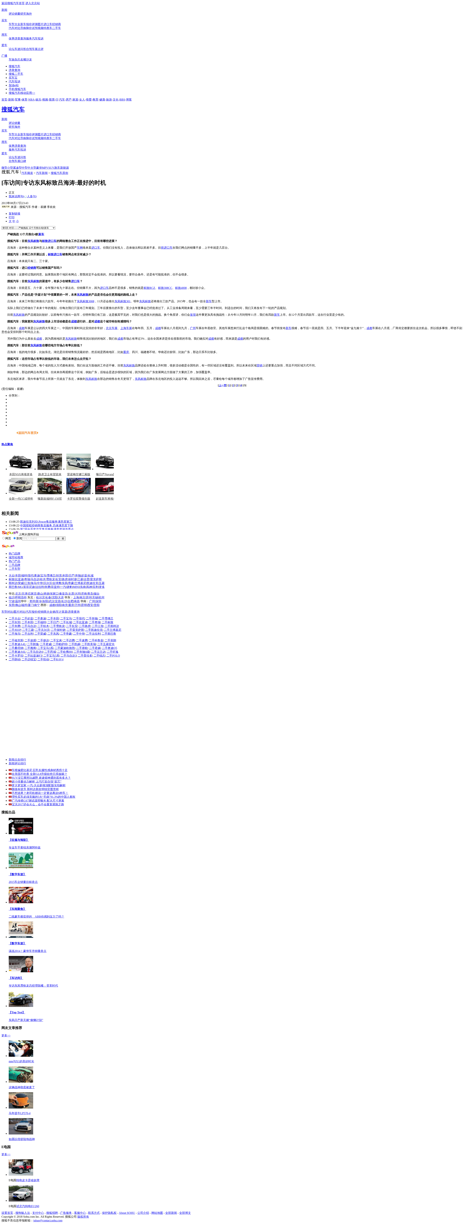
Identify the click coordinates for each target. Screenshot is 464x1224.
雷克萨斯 (96, 579)
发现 (193, 314)
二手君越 (95, 648)
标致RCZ (149, 287)
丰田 (18, 575)
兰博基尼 (80, 583)
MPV (45, 167)
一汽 (63, 586)
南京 (82, 597)
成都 (74, 321)
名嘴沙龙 (26, 59)
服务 (29, 38)
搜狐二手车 (16, 73)
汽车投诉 (38, 38)
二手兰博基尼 (112, 629)
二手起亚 (27, 618)
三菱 (80, 579)
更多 (102, 586)
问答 (23, 49)
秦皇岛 (63, 593)
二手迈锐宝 (29, 659)
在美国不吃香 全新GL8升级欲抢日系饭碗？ (39, 773)
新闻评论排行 (17, 763)
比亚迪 (19, 579)
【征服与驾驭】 (19, 839)
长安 (58, 579)
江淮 (27, 583)
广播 (4, 55)
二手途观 (30, 640)
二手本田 (27, 622)
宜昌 (58, 601)
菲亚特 (55, 586)
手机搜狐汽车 (17, 89)
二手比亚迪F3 (33, 655)
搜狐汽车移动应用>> (22, 92)
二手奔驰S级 (82, 651)
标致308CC (165, 287)
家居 (75, 99)
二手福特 (40, 622)
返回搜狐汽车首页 (13, 3)
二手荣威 (40, 633)
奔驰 (78, 575)
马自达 (35, 579)
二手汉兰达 (98, 651)
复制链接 (14, 213)
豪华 (39, 167)
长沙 (64, 601)
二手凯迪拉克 (94, 629)
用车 (4, 34)
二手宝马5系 (51, 655)
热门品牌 (14, 553)
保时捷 (72, 579)
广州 (193, 328)
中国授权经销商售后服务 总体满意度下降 (46, 525)
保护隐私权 (109, 1212)
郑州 (32, 601)
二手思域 (50, 651)
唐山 (40, 593)
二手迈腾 (69, 640)
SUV (51, 167)
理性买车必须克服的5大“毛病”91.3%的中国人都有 (43, 796)
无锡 (95, 597)
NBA (31, 99)
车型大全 (14, 24)
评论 (11, 13)
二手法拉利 (93, 633)
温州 (18, 601)
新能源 (64, 167)
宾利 (95, 586)
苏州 (89, 597)
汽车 (62, 99)
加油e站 (14, 85)
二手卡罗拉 (16, 655)
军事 (18, 99)
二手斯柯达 (112, 626)
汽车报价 (31, 611)
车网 (80, 247)
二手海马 (14, 633)
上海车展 (126, 328)
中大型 (32, 167)
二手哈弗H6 (64, 651)
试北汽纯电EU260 (27, 1206)
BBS (122, 99)
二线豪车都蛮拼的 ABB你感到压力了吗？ (36, 916)
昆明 (84, 605)
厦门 (31, 605)
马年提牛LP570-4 (19, 1113)
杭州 (101, 597)
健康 (102, 99)
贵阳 (97, 605)
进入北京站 (32, 3)
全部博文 (185, 1212)
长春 (48, 597)
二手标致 (107, 622)
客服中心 (80, 1212)
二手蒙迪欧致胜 (65, 648)
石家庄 (32, 593)
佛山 (18, 605)
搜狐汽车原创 (59, 173)
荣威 (21, 583)
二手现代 (79, 618)
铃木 (43, 579)
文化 (116, 99)
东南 (83, 586)
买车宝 (13, 77)
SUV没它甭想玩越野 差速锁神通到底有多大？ (41, 777)
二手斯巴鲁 (109, 633)
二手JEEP (15, 629)
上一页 (222, 385)
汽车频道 (27, 173)
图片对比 (19, 611)
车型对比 (7, 611)
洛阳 (45, 601)
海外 (29, 13)
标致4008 (181, 287)
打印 (11, 217)
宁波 (11, 601)
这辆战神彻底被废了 (22, 1087)
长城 (91, 575)
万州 (77, 605)
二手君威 (45, 644)
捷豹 (69, 586)
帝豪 (71, 583)
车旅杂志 (14, 59)
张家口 (54, 593)
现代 (31, 575)
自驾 (29, 49)
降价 (29, 28)
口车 (170, 247)
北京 (18, 593)
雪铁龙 (50, 579)
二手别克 (14, 622)
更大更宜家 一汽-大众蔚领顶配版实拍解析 (39, 785)
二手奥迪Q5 (109, 648)
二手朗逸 (33, 644)
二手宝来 (56, 640)
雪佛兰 (51, 575)
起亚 (84, 575)
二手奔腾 (14, 626)
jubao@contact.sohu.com (47, 1220)
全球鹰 (57, 583)
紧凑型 (17, 167)
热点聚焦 (7, 444)
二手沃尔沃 (42, 629)
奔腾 (47, 586)
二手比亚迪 (80, 622)
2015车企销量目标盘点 (23, 881)
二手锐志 (99, 655)
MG (20, 586)
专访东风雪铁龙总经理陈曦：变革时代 (33, 985)
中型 (25, 167)
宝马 (43, 575)
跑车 (57, 167)
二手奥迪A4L (17, 644)
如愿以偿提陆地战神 (22, 1139)
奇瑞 (27, 579)
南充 (65, 605)
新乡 (39, 601)
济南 (84, 593)
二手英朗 (110, 640)
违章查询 (20, 38)
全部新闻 (171, 1212)
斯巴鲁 (13, 586)
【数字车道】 (17, 874)
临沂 (11, 597)
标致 (45, 240)
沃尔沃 (47, 583)
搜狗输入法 (22, 1212)
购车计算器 (60, 611)
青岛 (90, 593)
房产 (69, 99)
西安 (90, 605)
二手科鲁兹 (96, 640)
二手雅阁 (30, 648)
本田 (65, 575)
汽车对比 (14, 28)
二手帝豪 (66, 633)
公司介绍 (143, 1212)
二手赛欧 (82, 648)
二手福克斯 (16, 640)
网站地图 (157, 1212)
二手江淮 (97, 626)
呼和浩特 (21, 597)
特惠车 (48, 28)
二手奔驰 (92, 618)
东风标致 (33, 240)
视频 (41, 28)
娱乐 (38, 99)
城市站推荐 (16, 557)
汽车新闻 (42, 173)
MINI (76, 586)
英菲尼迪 (29, 586)
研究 (23, 13)
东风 (65, 583)
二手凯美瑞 (88, 644)
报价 (29, 24)
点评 (41, 49)
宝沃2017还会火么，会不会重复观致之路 (38, 804)
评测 (35, 24)
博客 (129, 99)
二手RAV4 (56, 659)
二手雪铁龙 (57, 626)
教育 (95, 99)
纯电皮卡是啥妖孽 (28, 1180)
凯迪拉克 (92, 583)
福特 (24, 575)
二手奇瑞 (94, 622)
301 (128, 301)
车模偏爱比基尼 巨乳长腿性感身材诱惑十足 (40, 770)
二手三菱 (28, 629)
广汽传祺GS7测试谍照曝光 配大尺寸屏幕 (38, 800)
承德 (46, 593)
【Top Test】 (17, 1012)
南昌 (77, 601)
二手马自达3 (68, 655)
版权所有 (83, 1216)
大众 (11, 575)
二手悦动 (43, 659)
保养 (11, 38)
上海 (76, 597)
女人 (82, 99)
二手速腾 (82, 640)
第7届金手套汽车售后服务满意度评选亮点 (47, 529)
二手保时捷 (58, 629)
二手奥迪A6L (17, 651)
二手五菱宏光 (106, 644)
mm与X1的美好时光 (21, 1061)
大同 (77, 593)
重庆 (126, 352)
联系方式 (94, 1212)
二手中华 (79, 633)
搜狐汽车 (14, 66)
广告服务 (66, 1212)
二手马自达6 (35, 651)
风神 (89, 586)
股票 (52, 99)
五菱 (102, 583)
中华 (40, 583)
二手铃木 (43, 626)
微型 (4, 167)
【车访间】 (16, 978)
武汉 (51, 601)
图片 (41, 24)
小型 (10, 167)
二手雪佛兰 (106, 618)
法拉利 (39, 586)
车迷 (17, 49)
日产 (71, 575)
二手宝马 (66, 618)
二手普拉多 (85, 655)
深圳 (98, 601)
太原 (71, 593)
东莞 (11, 605)
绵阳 (58, 605)
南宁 (37, 605)
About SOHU (127, 1212)
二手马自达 (29, 626)
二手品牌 (14, 565)
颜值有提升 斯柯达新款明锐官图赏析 (35, 789)
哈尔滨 (40, 597)
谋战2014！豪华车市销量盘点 (27, 951)
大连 (61, 597)
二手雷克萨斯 (75, 629)
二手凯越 (74, 644)
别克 (59, 575)
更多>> (6, 1035)
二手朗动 (14, 659)
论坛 (11, 49)
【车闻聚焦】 (17, 908)
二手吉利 (27, 633)
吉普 (87, 579)
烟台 (97, 593)
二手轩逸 (112, 651)
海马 (33, 583)
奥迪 (37, 575)
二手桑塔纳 (16, 648)
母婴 (89, 99)
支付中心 (38, 1212)
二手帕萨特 (60, 644)
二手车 (56, 28)
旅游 (109, 99)
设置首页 (7, 1212)
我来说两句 (23, 196)
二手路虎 (84, 626)
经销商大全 (45, 611)
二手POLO (113, 655)
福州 (24, 605)
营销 (259, 365)
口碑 (23, 161)
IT (57, 99)
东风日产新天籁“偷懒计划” (26, 1020)
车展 (35, 49)
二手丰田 (53, 618)
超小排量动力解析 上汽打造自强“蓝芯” (36, 781)
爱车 (4, 45)
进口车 (48, 24)
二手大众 (14, 618)
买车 (4, 20)
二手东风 (53, 633)
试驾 (35, 28)
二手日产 (53, 622)
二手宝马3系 (45, 648)
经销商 (56, 24)
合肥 (70, 601)
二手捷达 (43, 640)
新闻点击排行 (17, 759)
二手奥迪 (40, 618)
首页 (4, 99)
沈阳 (54, 597)
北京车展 (111, 328)
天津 (24, 593)
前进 (164, 247)
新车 (23, 24)
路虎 (65, 579)
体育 (24, 99)
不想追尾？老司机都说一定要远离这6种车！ (40, 792)
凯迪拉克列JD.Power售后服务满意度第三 (46, 521)
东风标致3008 (85, 301)
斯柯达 (13, 583)
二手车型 (14, 568)
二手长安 (72, 626)
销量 (17, 13)
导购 (23, 28)
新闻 (4, 9)
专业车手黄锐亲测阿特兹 (25, 847)
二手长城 (66, 622)
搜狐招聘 (52, 1212)
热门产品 (14, 561)
